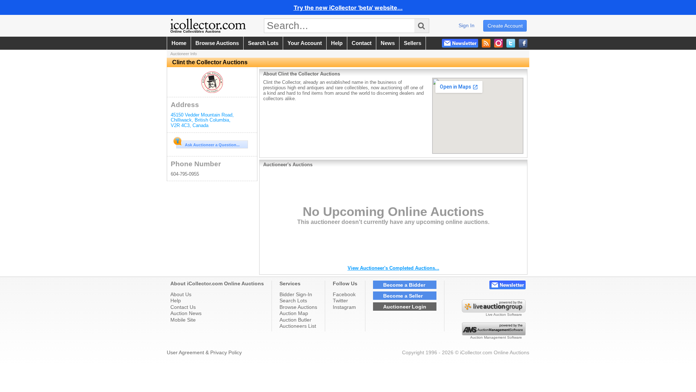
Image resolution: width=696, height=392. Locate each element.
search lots (263, 43)
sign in (467, 25)
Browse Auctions (298, 307)
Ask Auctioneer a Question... (212, 145)
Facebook (344, 294)
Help (175, 300)
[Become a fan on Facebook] (523, 43)
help (337, 43)
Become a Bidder (404, 285)
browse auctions (217, 43)
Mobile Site (183, 320)
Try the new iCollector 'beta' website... (348, 7)
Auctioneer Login (404, 307)
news (388, 43)
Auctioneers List (297, 326)
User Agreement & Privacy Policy (204, 352)
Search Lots (293, 300)
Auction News (186, 313)
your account (304, 43)
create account (505, 26)
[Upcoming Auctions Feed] (486, 43)
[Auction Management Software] (494, 333)
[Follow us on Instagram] (498, 43)
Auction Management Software (496, 337)
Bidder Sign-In (295, 294)
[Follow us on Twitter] (510, 43)
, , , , (202, 120)
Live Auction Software (504, 315)
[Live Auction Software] (494, 311)
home (178, 43)
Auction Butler (295, 320)
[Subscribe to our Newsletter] (460, 43)
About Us (180, 294)
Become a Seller (403, 296)
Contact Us (183, 307)
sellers (412, 43)
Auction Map (293, 313)
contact (362, 43)
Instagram (344, 307)
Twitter (340, 300)
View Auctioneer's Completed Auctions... (393, 268)
